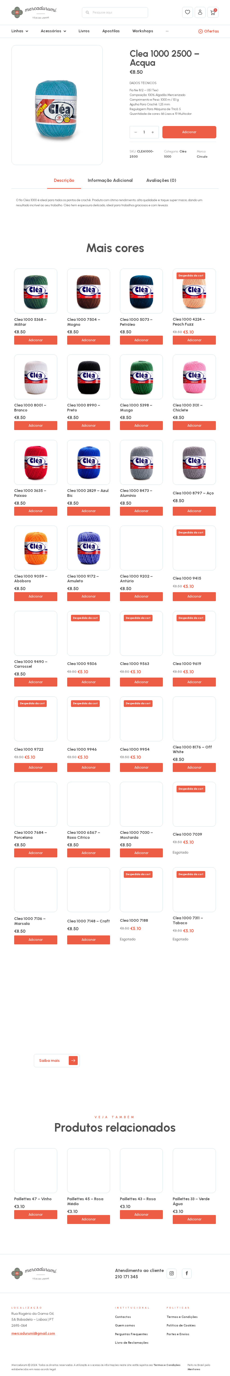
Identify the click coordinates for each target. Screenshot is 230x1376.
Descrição (64, 180)
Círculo (202, 157)
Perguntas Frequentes (131, 1334)
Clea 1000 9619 (187, 663)
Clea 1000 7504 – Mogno (83, 322)
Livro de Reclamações (131, 1343)
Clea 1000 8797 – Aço (193, 493)
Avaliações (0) (161, 180)
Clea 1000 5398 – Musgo (136, 408)
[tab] (64, 180)
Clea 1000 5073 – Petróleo (136, 322)
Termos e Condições (182, 1317)
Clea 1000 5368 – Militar (30, 322)
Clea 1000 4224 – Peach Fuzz (189, 322)
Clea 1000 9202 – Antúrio (136, 579)
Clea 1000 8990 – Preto (83, 408)
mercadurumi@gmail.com (33, 1333)
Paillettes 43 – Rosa (138, 1198)
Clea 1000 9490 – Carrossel (30, 664)
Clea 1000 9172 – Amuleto (83, 579)
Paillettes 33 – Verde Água (191, 1201)
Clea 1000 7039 (187, 834)
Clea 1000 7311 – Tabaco (188, 920)
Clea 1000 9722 (28, 749)
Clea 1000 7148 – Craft (88, 921)
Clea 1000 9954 (135, 749)
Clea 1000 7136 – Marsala (30, 921)
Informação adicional (110, 180)
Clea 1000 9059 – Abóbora (30, 579)
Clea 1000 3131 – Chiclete (188, 408)
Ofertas (211, 31)
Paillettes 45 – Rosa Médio (85, 1201)
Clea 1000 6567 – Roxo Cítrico (83, 835)
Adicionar (189, 132)
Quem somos (125, 1325)
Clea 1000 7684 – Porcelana (30, 835)
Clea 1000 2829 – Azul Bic (87, 493)
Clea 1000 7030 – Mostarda (136, 835)
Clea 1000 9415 (187, 578)
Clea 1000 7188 (134, 920)
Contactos (123, 1317)
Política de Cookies (181, 1325)
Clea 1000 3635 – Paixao (30, 493)
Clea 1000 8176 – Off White (192, 749)
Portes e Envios (178, 1334)
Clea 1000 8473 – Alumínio (136, 493)
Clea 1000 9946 (82, 749)
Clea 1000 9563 (134, 663)
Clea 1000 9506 (82, 663)
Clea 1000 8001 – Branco (30, 408)
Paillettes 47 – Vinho (33, 1198)
